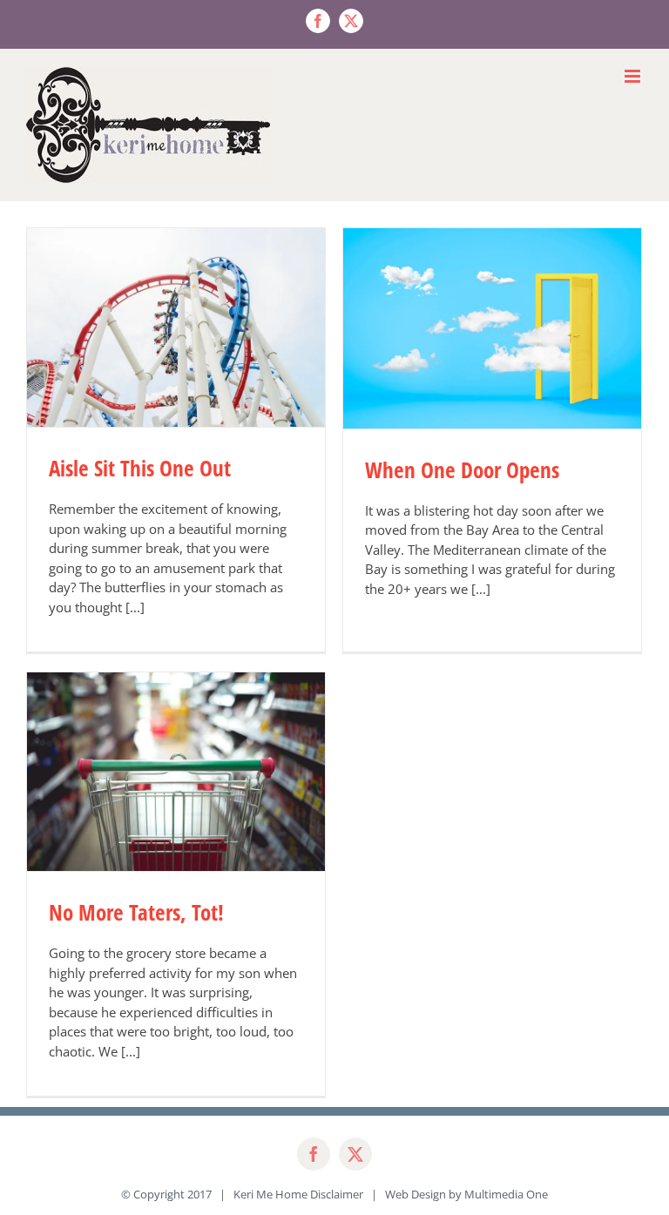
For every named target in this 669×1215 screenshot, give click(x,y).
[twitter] (355, 1154)
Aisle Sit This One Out (140, 468)
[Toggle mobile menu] (634, 76)
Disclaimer (336, 1194)
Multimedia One (506, 1194)
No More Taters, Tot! (136, 912)
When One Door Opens (462, 469)
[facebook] (313, 1154)
